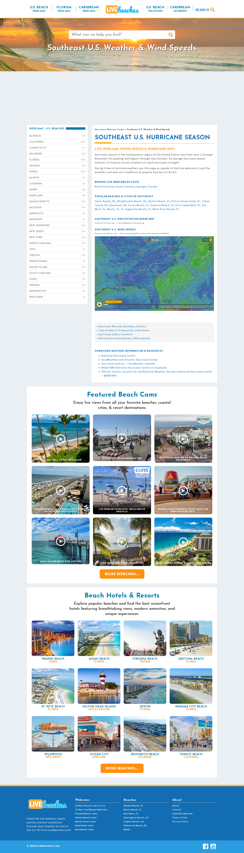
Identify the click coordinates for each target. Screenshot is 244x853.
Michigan (57, 207)
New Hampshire (57, 225)
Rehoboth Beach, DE (135, 825)
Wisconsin (57, 297)
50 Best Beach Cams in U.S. (90, 805)
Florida (57, 160)
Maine (57, 190)
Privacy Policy (180, 821)
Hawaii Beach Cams (86, 817)
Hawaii (57, 172)
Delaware (57, 154)
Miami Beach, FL (133, 809)
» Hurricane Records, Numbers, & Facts (121, 326)
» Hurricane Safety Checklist (114, 334)
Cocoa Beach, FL (138, 205)
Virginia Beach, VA (134, 821)
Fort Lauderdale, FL (187, 205)
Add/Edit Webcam (182, 813)
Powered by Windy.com (106, 233)
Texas (57, 279)
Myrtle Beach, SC (159, 201)
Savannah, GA (117, 205)
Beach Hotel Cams (85, 821)
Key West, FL (131, 813)
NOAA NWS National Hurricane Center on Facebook (134, 368)
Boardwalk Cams (84, 825)
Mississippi (57, 219)
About (175, 805)
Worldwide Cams (84, 829)
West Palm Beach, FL (166, 209)
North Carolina (57, 243)
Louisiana (57, 184)
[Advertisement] (122, 98)
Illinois (57, 178)
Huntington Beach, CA (136, 817)
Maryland (57, 195)
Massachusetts (57, 201)
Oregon (57, 255)
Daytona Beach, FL (162, 205)
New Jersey (57, 231)
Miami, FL (113, 209)
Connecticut (57, 148)
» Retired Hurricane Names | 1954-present (123, 338)
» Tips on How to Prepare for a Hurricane (122, 330)
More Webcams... (122, 574)
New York (57, 237)
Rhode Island (57, 267)
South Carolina (57, 273)
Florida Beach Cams (86, 813)
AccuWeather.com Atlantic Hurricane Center (129, 360)
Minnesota (57, 213)
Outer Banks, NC (105, 201)
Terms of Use (179, 817)
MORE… (128, 829)
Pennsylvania (57, 261)
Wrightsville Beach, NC (132, 201)
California (57, 142)
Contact (177, 809)
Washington (57, 291)
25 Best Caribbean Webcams (91, 809)
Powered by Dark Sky (105, 223)
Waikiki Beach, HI (133, 805)
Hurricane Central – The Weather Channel (128, 364)
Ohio (57, 249)
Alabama (57, 136)
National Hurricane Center (118, 356)
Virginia (57, 285)
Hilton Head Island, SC (185, 201)
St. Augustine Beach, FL (136, 209)
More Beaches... (122, 768)
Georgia (57, 166)
